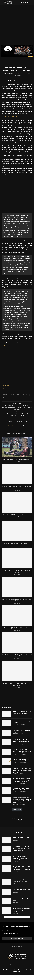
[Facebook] (21, 2)
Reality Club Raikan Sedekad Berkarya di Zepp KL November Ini (22, 838)
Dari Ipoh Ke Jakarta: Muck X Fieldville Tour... (17, 628)
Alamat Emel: (5, 930)
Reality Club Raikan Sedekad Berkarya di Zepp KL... (17, 459)
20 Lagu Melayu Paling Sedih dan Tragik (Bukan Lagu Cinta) (22, 712)
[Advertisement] (17, 26)
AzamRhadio (5, 385)
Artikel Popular (17, 809)
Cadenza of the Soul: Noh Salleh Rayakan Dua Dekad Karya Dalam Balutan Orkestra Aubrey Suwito (22, 867)
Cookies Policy (18, 963)
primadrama (26, 394)
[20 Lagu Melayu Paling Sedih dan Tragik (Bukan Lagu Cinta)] (6, 714)
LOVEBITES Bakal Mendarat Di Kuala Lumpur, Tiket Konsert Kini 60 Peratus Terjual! (22, 848)
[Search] (32, 2)
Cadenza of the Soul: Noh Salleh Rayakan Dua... (17, 543)
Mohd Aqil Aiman (8, 73)
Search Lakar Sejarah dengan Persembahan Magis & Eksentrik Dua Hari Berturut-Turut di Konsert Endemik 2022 (22, 800)
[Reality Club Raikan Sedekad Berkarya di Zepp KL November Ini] (17, 447)
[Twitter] (23, 2)
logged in (10, 426)
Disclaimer (15, 965)
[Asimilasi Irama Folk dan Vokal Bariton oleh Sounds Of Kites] (6, 761)
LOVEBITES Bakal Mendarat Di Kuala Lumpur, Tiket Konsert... (17, 487)
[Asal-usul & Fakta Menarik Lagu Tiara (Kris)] (6, 723)
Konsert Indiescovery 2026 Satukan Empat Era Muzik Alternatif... (17, 684)
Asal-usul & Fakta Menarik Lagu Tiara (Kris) (22, 721)
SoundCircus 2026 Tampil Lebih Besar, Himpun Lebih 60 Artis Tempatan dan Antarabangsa (22, 858)
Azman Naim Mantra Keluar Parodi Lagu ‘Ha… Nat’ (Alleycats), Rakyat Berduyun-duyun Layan (22, 751)
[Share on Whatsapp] (25, 80)
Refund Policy (8, 965)
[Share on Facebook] (18, 80)
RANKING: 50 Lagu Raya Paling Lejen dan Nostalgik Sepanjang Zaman (21, 741)
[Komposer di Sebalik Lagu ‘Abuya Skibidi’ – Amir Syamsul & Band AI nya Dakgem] (6, 771)
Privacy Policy (26, 963)
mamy (18, 394)
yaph (4, 397)
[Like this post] (14, 80)
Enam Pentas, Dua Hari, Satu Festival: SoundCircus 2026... (17, 600)
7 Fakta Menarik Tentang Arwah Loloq (22, 731)
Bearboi (4, 345)
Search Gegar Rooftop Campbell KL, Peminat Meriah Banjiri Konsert (22, 789)
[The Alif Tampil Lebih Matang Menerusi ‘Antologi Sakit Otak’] (17, 642)
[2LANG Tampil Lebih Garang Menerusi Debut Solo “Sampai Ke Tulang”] (17, 558)
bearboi (13, 394)
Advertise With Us (9, 963)
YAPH (3, 389)
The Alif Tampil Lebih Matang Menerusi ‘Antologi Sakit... (17, 655)
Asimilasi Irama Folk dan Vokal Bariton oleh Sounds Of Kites (21, 760)
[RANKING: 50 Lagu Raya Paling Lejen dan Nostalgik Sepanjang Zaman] (6, 742)
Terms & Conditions (24, 965)
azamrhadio (5, 394)
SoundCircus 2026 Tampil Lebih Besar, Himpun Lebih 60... (17, 515)
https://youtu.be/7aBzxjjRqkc (10, 117)
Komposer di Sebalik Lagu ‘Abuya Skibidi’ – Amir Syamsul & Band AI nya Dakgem (22, 770)
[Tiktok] (29, 2)
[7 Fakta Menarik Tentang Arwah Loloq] (6, 733)
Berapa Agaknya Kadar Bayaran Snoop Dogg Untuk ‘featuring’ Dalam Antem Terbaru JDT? (22, 780)
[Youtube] (27, 2)
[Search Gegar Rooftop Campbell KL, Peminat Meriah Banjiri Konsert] (6, 790)
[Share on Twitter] (21, 80)
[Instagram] (25, 2)
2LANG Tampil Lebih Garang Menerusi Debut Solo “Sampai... (17, 571)
